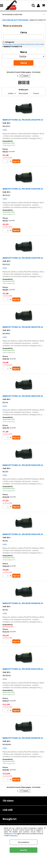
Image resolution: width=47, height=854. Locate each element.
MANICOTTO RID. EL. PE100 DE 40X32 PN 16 (23, 396)
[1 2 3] (7, 576)
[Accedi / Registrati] (39, 5)
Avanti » (26, 76)
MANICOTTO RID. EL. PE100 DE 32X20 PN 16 (23, 188)
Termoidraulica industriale (12, 14)
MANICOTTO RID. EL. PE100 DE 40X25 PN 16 (23, 327)
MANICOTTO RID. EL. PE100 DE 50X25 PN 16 (23, 465)
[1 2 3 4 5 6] (7, 300)
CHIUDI (45, 828)
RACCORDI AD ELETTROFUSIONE (33, 44)
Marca (23, 52)
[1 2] (7, 438)
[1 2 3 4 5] (7, 161)
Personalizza (23, 842)
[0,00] (44, 5)
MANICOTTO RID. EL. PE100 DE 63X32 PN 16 (23, 669)
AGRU (5, 130)
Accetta (23, 850)
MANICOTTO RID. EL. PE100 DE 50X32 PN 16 (23, 534)
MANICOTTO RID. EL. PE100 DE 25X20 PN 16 (23, 119)
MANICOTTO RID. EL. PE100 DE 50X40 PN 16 (23, 603)
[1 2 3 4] (7, 369)
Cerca (23, 32)
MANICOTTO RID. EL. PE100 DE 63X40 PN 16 (23, 738)
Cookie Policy (14, 835)
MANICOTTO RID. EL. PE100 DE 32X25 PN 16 (23, 257)
